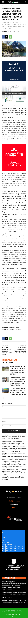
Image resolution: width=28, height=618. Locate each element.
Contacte (13, 610)
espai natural (5, 329)
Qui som (8, 610)
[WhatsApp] (10, 37)
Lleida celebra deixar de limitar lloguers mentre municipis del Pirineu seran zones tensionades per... (14, 594)
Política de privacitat (6, 611)
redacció (4, 582)
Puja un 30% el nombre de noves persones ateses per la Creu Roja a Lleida (20, 350)
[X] (6, 37)
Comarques (7, 5)
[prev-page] (3, 398)
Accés (24, 611)
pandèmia (12, 329)
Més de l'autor (7, 363)
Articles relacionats (9, 360)
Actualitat (4, 8)
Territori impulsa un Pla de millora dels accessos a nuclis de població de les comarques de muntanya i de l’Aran (18, 370)
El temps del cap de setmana (9, 581)
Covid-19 (17, 327)
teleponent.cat (12, 467)
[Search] (26, 2)
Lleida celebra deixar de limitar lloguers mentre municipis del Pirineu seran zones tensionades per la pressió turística (18, 381)
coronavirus (11, 327)
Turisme (17, 8)
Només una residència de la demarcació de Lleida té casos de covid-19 (7, 351)
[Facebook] (3, 37)
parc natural (18, 329)
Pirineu (12, 5)
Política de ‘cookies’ (17, 611)
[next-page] (5, 398)
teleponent (5, 31)
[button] (2, 2)
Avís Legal (19, 610)
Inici (2, 5)
